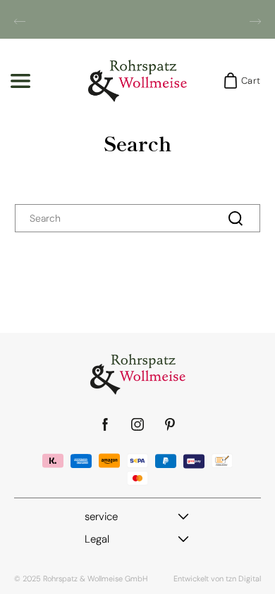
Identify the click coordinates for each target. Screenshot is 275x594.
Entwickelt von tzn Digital (217, 578)
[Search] (235, 218)
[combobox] (137, 218)
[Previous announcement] (19, 21)
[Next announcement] (255, 21)
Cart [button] (246, 81)
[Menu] (20, 81)
